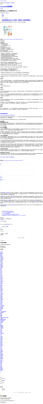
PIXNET (15, 392)
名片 (2, 16)
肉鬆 (1, 269)
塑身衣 (3, 196)
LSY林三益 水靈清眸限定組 (6, 213)
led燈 (1, 334)
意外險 (1, 304)
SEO (1, 323)
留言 (8, 224)
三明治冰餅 (2, 257)
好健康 (1, 297)
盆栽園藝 (1, 308)
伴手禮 (1, 271)
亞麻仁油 (1, 299)
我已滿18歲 (2, 402)
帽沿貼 (1, 252)
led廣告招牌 (2, 333)
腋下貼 (1, 261)
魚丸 (1, 274)
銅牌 (1, 331)
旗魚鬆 (1, 267)
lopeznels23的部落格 (6, 6)
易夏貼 (1, 260)
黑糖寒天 (1, 318)
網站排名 (1, 322)
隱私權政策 (26, 392)
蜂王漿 (1, 300)
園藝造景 (1, 307)
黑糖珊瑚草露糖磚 (3, 319)
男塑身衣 (12, 196)
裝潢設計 (7, 226)
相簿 (2, 14)
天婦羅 (1, 275)
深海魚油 (1, 302)
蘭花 (1, 310)
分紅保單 (1, 306)
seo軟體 (1, 321)
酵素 (1, 303)
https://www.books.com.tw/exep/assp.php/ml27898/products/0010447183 (13, 39)
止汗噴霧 (1, 263)
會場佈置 (1, 327)
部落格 (3, 15)
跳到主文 (1, 8)
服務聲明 (29, 392)
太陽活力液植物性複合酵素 (4, 317)
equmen (6, 196)
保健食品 (1, 298)
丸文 (2, 179)
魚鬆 (1, 179)
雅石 (1, 309)
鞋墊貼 (1, 264)
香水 (1, 364)
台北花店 (1, 328)
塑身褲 (1, 368)
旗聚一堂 (1, 266)
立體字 (1, 330)
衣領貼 (1, 251)
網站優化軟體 (2, 320)
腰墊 (1, 314)
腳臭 (1, 254)
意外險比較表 (2, 305)
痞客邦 (7, 224)
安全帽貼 (1, 259)
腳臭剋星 (7, 192)
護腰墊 (1, 315)
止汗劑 (1, 262)
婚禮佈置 (1, 326)
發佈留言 (2, 234)
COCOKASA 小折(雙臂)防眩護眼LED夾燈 (8, 212)
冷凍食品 (1, 278)
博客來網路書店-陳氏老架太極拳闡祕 (7, 211)
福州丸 (1, 277)
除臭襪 (3, 192)
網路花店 (1, 325)
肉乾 (1, 273)
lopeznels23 (1, 219)
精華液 (1, 362)
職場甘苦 (3, 380)
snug (1, 163)
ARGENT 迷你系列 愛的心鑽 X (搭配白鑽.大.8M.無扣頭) (10, 214)
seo (0, 359)
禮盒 (1, 270)
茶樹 (1, 363)
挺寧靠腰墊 (2, 312)
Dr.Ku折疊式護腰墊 (3, 311)
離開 (4, 402)
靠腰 (1, 313)
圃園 (1, 366)
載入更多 (2, 229)
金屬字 (1, 332)
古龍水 (1, 365)
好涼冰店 (1, 258)
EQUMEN (1, 369)
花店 (1, 324)
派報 (1, 329)
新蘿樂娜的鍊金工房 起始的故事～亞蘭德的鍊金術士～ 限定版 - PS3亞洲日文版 (13, 215)
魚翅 (1, 279)
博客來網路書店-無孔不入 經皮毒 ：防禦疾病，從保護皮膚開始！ (16, 20)
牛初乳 (1, 301)
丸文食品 (1, 265)
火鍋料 (1, 276)
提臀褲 (1, 370)
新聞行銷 (1, 360)
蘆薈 (1, 361)
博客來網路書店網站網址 (4, 113)
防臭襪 (1, 256)
